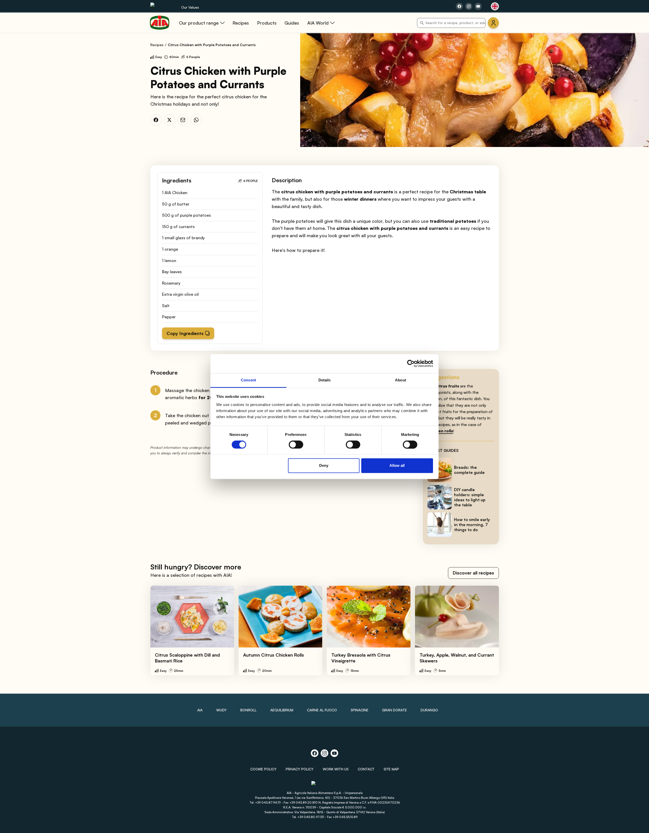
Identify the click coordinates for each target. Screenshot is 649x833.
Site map (391, 769)
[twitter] (169, 119)
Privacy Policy (300, 769)
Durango (429, 710)
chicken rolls (440, 430)
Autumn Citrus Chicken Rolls (273, 655)
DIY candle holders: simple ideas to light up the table (469, 497)
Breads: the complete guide (469, 470)
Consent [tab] (248, 380)
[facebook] (155, 119)
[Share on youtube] (478, 6)
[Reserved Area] (493, 22)
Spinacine (359, 710)
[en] (495, 6)
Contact (366, 769)
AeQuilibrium (281, 710)
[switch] (296, 444)
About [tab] (400, 380)
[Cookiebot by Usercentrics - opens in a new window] (411, 363)
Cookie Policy (263, 769)
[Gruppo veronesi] (324, 785)
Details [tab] (324, 380)
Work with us (336, 769)
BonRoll (248, 710)
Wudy (221, 710)
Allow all (397, 466)
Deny (323, 466)
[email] (182, 119)
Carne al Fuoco (322, 710)
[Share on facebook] (459, 6)
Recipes (157, 45)
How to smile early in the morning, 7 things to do (472, 524)
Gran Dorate (394, 710)
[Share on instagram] (468, 6)
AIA (200, 710)
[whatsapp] (196, 119)
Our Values (190, 7)
